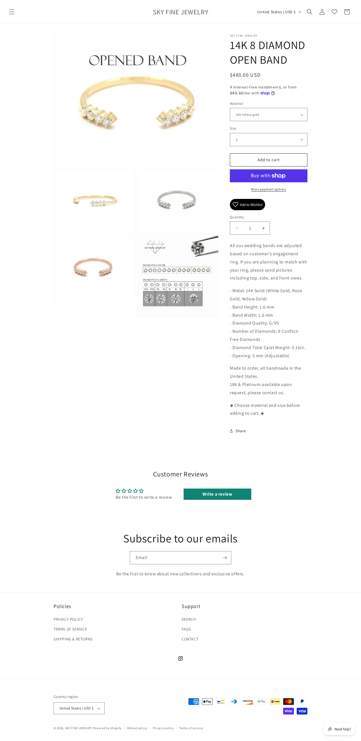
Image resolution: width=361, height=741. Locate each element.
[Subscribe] (225, 557)
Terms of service (191, 728)
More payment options (268, 189)
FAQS (186, 629)
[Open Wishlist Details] (334, 12)
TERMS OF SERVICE (70, 629)
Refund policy (137, 728)
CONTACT (190, 639)
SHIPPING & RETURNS (73, 639)
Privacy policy (163, 728)
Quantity (237, 217)
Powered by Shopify (107, 728)
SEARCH (189, 619)
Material (236, 103)
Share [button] (240, 430)
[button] (12, 12)
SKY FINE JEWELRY (78, 728)
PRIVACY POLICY (68, 619)
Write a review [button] (217, 494)
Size (233, 128)
